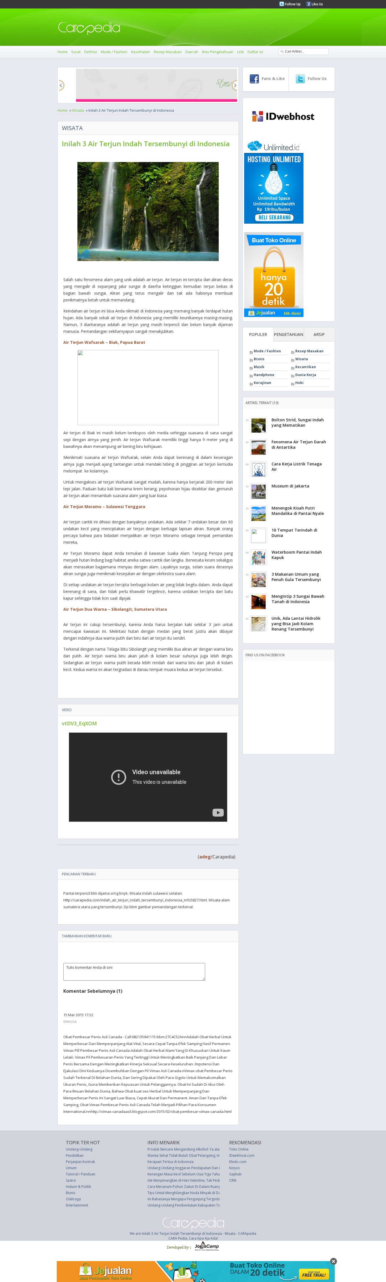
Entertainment (77, 1205)
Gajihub (235, 1174)
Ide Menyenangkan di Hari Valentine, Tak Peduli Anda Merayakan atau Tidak (208, 1180)
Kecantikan (305, 366)
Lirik (240, 51)
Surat (76, 51)
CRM (232, 1180)
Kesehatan (140, 51)
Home (62, 51)
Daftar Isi (255, 51)
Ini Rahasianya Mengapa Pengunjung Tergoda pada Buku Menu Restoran (205, 1199)
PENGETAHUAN (288, 334)
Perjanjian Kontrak (80, 1161)
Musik (259, 366)
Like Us (317, 4)
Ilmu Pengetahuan (217, 51)
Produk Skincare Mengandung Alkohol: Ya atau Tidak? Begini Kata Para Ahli (207, 1149)
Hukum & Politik (78, 1186)
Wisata (78, 110)
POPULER (258, 334)
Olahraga (73, 1199)
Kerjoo (234, 1168)
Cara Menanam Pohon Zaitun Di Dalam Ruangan (186, 1186)
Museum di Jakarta (290, 486)
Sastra (71, 1180)
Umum (71, 1168)
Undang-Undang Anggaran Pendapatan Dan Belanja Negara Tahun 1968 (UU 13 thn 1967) (219, 1168)
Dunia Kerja (305, 374)
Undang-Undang (79, 1149)
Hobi (299, 382)
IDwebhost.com (241, 1155)
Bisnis (259, 359)
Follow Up (292, 4)
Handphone (264, 374)
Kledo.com (237, 1161)
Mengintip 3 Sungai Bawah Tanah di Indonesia (298, 598)
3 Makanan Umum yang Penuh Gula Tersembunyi (296, 576)
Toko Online (239, 1149)
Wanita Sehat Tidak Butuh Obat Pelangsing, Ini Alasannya (193, 1155)
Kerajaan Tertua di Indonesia (171, 1161)
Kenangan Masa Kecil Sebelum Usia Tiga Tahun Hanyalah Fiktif (197, 1174)
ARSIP (319, 334)
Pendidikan (75, 1155)
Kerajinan (262, 382)
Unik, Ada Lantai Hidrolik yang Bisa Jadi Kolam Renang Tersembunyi (296, 624)
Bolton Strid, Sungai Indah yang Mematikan (298, 422)
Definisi (90, 51)
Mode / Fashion (114, 51)
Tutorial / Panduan (80, 1174)
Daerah (191, 51)
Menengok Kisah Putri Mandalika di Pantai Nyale (298, 510)
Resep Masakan (168, 51)
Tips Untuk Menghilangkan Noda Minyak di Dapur (187, 1192)
